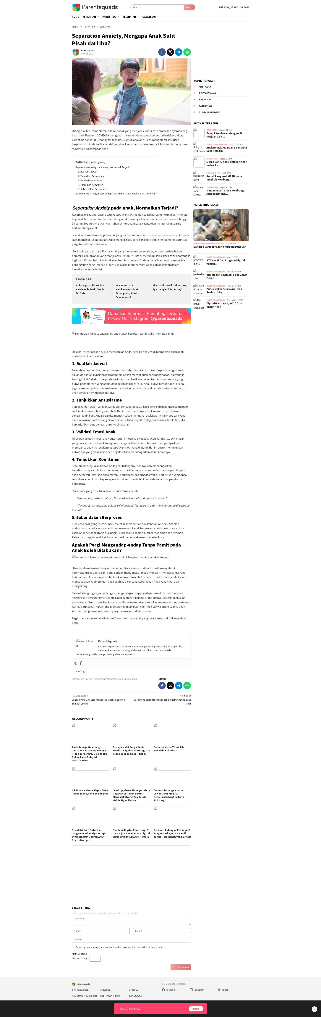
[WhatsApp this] (187, 52)
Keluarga (223, 144)
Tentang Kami (80, 990)
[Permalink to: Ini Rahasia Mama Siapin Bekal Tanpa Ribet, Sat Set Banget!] (90, 777)
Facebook (171, 989)
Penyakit (211, 173)
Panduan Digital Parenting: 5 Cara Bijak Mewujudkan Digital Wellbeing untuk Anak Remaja (131, 833)
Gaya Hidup (212, 130)
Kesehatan (212, 187)
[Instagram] (75, 663)
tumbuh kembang (209, 112)
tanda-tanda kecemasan (163, 235)
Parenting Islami (215, 243)
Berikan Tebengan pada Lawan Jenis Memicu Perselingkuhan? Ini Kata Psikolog (169, 795)
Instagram (199, 989)
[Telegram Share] (178, 52)
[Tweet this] (170, 52)
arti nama (205, 86)
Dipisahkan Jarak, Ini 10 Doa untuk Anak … (224, 305)
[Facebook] (80, 663)
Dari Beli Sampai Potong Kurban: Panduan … (219, 248)
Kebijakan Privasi (110, 995)
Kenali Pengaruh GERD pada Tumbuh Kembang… (224, 178)
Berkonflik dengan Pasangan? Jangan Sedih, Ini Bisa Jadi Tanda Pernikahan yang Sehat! (172, 833)
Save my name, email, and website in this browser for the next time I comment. (119, 947)
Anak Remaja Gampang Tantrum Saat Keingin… (226, 149)
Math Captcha (79, 953)
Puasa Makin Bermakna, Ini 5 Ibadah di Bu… (224, 290)
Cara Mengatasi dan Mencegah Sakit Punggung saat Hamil (162, 699)
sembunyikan (97, 162)
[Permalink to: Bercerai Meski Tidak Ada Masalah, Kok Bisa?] (172, 734)
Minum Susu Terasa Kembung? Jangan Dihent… (225, 192)
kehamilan (205, 99)
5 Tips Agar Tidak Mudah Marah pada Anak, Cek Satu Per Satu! (91, 289)
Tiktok (225, 989)
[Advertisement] (131, 874)
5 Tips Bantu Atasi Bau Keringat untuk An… (226, 163)
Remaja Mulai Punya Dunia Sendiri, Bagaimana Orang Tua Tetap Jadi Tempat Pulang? (131, 750)
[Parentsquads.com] (101, 7)
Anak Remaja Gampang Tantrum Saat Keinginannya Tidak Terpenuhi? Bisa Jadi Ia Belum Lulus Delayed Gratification (90, 753)
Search (189, 7)
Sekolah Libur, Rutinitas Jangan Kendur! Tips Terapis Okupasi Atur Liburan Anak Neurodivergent (89, 835)
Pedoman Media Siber (85, 995)
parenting (79, 671)
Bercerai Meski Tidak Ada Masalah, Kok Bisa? (169, 748)
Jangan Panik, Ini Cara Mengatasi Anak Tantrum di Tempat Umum (99, 699)
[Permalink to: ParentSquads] (75, 51)
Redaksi (105, 990)
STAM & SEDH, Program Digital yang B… (225, 262)
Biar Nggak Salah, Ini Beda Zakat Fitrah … (226, 276)
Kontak (133, 990)
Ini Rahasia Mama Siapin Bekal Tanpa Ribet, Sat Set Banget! (90, 792)
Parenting (212, 144)
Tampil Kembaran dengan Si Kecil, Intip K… (224, 135)
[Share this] (162, 52)
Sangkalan (135, 995)
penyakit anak (207, 93)
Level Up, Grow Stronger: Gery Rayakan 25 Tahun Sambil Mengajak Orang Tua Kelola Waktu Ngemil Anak (131, 795)
